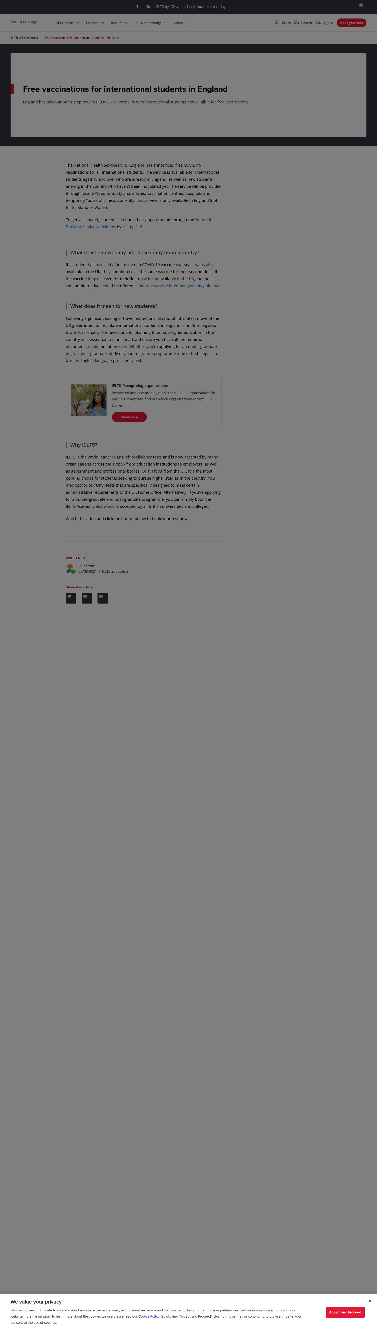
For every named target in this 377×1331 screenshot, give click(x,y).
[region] (188, 1312)
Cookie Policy (149, 1316)
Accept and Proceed (345, 1312)
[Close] (370, 1301)
